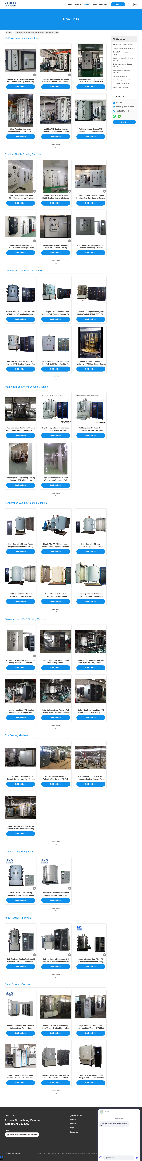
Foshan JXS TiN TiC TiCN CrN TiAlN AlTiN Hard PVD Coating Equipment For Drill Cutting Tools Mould (20, 314)
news (95, 4)
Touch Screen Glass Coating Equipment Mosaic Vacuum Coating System (21, 895)
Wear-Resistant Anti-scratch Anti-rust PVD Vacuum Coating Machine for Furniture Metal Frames (56, 81)
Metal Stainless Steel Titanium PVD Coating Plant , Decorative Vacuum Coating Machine (55, 712)
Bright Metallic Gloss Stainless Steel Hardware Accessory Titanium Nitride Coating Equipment (91, 247)
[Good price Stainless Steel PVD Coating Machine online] (55, 728)
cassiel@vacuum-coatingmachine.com (23, 1134)
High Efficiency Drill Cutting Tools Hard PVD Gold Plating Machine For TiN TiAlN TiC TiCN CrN (56, 364)
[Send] (136, 1157)
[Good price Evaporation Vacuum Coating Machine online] (55, 612)
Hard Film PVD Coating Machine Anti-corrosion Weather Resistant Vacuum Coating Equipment (56, 131)
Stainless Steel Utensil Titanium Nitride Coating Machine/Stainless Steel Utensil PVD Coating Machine (55, 198)
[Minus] (137, 1112)
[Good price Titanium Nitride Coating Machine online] (55, 263)
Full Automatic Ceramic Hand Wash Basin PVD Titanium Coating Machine (56, 247)
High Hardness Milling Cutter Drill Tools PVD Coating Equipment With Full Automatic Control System (56, 961)
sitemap (17, 1153)
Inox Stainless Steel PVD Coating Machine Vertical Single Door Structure (21, 712)
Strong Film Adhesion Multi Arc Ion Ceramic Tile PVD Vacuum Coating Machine (20, 828)
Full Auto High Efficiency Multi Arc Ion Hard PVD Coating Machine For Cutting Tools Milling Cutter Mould (20, 364)
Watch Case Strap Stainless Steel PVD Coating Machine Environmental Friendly (56, 662)
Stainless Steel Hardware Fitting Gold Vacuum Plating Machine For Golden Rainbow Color (55, 1028)
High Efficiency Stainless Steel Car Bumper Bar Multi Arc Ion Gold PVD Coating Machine (56, 1077)
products (87, 4)
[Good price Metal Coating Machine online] (55, 1093)
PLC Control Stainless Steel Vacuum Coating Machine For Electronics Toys (20, 662)
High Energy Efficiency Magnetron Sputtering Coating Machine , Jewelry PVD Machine (55, 430)
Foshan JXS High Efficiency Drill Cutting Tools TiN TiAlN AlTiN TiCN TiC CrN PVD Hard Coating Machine (91, 314)
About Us (73, 1119)
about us (78, 4)
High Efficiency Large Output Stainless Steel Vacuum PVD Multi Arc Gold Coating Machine (90, 1028)
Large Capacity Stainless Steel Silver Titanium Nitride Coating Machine (21, 198)
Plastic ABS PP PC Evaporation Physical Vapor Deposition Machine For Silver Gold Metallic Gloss (56, 546)
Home (70, 4)
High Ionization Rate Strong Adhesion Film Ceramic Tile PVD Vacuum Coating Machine (56, 779)
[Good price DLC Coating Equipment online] (55, 977)
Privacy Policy (9, 1153)
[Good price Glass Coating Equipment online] (55, 911)
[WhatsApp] (114, 116)
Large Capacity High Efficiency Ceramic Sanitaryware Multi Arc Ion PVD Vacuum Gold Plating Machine (20, 779)
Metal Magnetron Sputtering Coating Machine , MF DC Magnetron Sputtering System (20, 480)
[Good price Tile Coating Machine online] (55, 844)
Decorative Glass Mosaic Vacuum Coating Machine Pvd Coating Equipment (56, 895)
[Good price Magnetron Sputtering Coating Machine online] (55, 496)
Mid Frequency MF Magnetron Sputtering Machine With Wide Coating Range (91, 430)
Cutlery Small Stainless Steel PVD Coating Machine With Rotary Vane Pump (90, 712)
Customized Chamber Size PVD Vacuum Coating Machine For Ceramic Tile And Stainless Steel (91, 779)
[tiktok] (1, 1160)
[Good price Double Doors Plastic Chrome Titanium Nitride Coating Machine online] (20, 226)
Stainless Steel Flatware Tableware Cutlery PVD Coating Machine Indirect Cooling (90, 662)
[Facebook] (1, 1157)
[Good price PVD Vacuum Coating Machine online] (55, 147)
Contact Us (74, 1132)
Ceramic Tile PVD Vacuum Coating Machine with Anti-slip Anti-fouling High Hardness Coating (20, 81)
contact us (103, 4)
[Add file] (100, 1157)
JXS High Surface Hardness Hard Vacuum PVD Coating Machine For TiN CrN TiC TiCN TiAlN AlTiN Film (55, 314)
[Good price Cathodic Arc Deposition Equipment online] (55, 379)
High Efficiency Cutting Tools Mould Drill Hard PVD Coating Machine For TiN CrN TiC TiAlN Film (21, 961)
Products (73, 1124)
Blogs (72, 1128)
